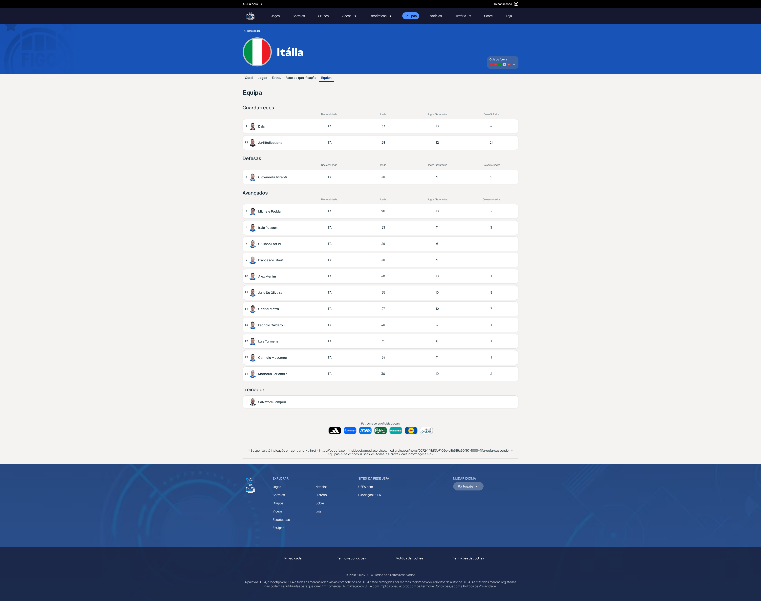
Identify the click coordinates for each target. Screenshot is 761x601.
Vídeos (277, 511)
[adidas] (334, 430)
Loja (318, 511)
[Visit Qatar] (426, 430)
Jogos (262, 78)
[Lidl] (411, 430)
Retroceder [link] (253, 30)
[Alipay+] (350, 430)
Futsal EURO (251, 16)
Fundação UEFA (369, 495)
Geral (249, 78)
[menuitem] (277, 16)
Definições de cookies (468, 558)
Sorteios (279, 495)
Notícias (321, 487)
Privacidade (292, 558)
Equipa (326, 78)
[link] (275, 16)
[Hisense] (395, 430)
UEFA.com (365, 487)
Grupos (278, 503)
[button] (349, 16)
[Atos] (365, 430)
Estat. (276, 78)
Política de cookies (409, 558)
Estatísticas (281, 519)
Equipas (278, 528)
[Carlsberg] (380, 430)
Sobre (319, 503)
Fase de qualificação (301, 78)
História (321, 495)
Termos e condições (351, 558)
